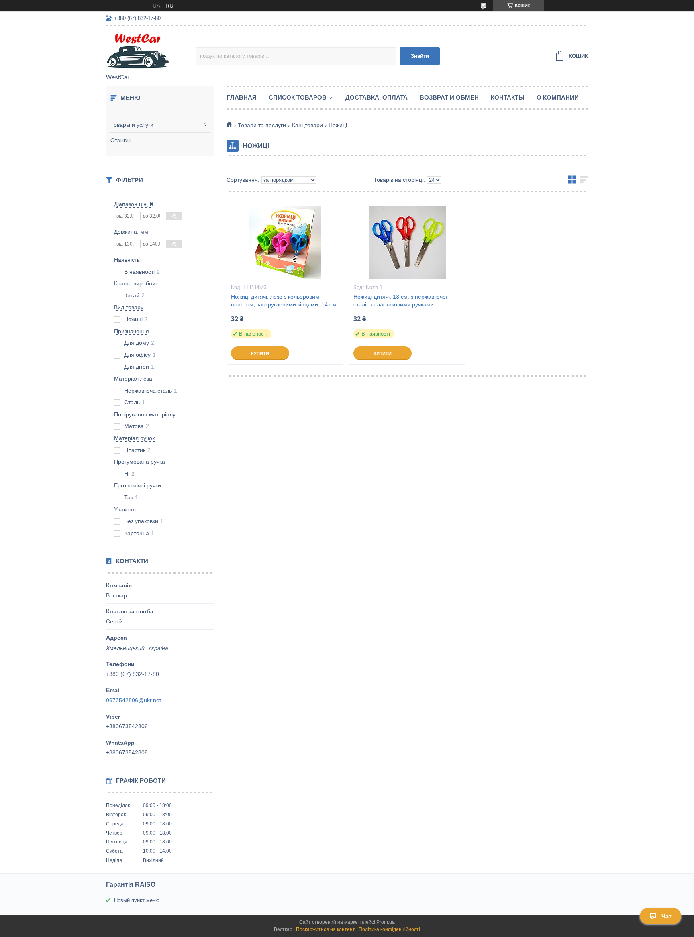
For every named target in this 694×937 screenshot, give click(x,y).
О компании (558, 97)
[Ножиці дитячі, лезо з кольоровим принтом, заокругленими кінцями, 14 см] (285, 242)
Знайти (420, 56)
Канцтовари (307, 125)
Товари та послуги (262, 125)
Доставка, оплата (376, 97)
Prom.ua (385, 922)
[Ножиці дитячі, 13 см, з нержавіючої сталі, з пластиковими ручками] (407, 242)
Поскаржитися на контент (325, 929)
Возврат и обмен (449, 97)
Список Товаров (298, 97)
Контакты (508, 97)
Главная (242, 97)
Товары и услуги (131, 125)
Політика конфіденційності (389, 929)
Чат (666, 916)
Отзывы (120, 140)
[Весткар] (151, 51)
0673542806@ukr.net (133, 700)
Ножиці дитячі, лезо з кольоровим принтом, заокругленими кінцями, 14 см (283, 300)
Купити (260, 353)
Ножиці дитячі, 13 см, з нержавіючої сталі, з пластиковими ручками (400, 300)
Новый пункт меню (136, 900)
